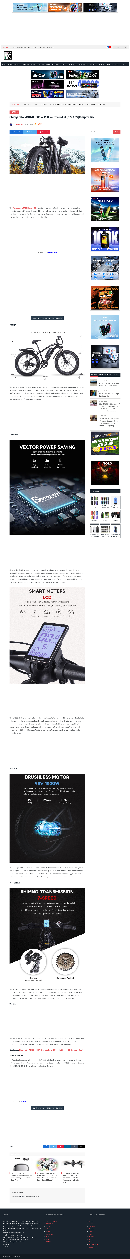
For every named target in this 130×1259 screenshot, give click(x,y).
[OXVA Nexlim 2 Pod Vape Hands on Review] (93, 393)
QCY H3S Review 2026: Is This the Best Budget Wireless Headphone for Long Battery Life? (34, 47)
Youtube (5, 1246)
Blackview (92, 1226)
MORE (109, 64)
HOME (4, 64)
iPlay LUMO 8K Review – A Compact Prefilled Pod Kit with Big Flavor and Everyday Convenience (109, 407)
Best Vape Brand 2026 (87, 64)
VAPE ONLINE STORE (53, 1221)
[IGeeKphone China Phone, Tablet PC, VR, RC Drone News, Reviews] (8, 55)
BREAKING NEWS (13, 64)
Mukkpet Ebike (93, 1244)
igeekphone (17, 1256)
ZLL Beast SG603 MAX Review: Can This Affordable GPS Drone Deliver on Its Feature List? (72, 1177)
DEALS (14, 112)
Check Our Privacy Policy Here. (12, 1235)
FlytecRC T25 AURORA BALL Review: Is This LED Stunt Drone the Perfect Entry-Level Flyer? (47, 1176)
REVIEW (101, 64)
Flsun (90, 1234)
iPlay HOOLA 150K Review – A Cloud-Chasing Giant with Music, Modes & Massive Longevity (109, 422)
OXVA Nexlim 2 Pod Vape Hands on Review (108, 395)
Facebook (6, 1244)
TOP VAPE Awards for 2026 (49, 64)
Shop (122, 64)
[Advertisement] (65, 28)
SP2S (47, 1237)
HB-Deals (19, 124)
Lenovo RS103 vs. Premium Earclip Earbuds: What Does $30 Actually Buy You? (21, 1176)
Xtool (90, 1239)
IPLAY (48, 1239)
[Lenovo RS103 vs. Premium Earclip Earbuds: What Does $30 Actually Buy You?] (21, 1164)
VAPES (63, 64)
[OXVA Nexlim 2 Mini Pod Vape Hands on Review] (93, 382)
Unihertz (91, 1231)
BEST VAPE (72, 64)
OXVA (48, 1229)
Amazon (25, 64)
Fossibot (91, 1229)
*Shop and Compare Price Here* (13, 1242)
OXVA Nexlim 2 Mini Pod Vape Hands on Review (108, 384)
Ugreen (91, 1247)
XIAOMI (116, 375)
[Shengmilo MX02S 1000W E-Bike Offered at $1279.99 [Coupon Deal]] (47, 155)
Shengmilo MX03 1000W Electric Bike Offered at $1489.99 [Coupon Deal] (51, 1050)
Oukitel (91, 1242)
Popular (94, 375)
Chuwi (91, 1224)
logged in (23, 1196)
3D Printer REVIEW (105, 375)
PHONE (33, 64)
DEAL (116, 64)
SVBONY (91, 1221)
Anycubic (91, 1237)
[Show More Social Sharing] (53, 132)
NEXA (48, 1231)
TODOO (48, 1242)
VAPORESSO (50, 1224)
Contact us (6, 1233)
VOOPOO (49, 1226)
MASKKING (49, 1234)
